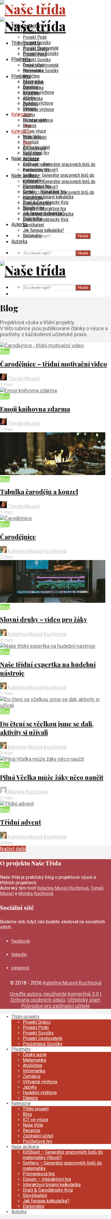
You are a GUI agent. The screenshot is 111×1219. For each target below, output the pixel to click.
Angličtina (31, 76)
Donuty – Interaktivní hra (44, 208)
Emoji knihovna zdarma (35, 409)
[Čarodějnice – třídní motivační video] (42, 345)
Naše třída (32, 153)
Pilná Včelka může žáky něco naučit (51, 777)
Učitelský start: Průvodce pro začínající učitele (61, 1003)
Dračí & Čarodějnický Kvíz (46, 219)
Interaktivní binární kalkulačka (48, 197)
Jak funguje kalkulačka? (43, 230)
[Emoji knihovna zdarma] (28, 391)
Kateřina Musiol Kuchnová (36, 551)
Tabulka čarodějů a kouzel (39, 491)
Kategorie (21, 114)
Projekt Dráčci (36, 49)
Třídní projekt (35, 137)
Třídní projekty (26, 43)
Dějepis (29, 125)
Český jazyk (33, 82)
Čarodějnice (18, 536)
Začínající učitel (36, 164)
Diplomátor (32, 235)
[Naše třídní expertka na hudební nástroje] (47, 646)
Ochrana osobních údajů (38, 1000)
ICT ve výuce (34, 131)
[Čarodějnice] (16, 518)
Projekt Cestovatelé (41, 65)
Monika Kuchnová (27, 792)
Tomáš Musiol (23, 379)
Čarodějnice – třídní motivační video (53, 364)
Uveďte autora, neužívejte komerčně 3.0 (54, 994)
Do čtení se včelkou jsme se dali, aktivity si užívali (47, 728)
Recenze (31, 142)
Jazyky (29, 114)
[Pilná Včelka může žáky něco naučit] (42, 759)
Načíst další (13, 849)
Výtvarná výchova (38, 109)
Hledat (83, 236)
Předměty (21, 59)
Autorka (19, 241)
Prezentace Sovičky (41, 70)
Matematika (33, 87)
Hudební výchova (38, 120)
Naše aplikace (25, 176)
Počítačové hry (36, 170)
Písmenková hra (37, 203)
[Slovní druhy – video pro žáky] (52, 601)
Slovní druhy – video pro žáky (43, 619)
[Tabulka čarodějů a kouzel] (52, 473)
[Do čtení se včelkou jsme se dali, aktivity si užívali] (55, 705)
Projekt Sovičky (37, 59)
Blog (27, 142)
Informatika (33, 98)
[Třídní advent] (17, 804)
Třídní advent (20, 822)
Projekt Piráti (35, 37)
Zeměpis (30, 104)
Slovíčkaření (33, 225)
